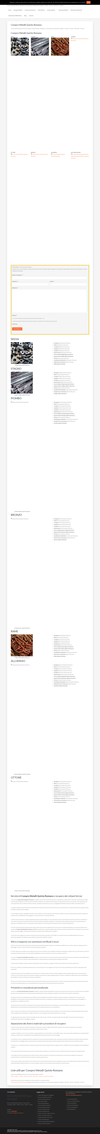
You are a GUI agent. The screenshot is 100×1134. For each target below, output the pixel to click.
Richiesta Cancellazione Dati (24, 1130)
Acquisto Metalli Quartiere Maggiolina (46, 1121)
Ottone (41, 1076)
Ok (88, 2)
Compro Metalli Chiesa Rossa (44, 1105)
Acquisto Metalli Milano (72, 1099)
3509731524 (14, 1111)
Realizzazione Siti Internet (13, 1131)
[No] (98, 2)
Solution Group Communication (40, 1131)
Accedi (39, 1130)
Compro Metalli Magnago (43, 1103)
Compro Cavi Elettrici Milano (73, 1101)
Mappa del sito (34, 1130)
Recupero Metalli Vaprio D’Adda (45, 1097)
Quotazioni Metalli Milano (72, 1105)
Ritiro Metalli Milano (71, 1109)
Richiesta (15, 288)
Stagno (16, 1076)
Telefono (15, 281)
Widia (12, 1076)
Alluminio (35, 1076)
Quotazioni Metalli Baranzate (44, 1099)
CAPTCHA (14, 324)
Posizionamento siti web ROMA (26, 1131)
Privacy (14, 315)
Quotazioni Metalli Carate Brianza (45, 1117)
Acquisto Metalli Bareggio (43, 1119)
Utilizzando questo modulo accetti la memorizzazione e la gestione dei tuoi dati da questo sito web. (35, 321)
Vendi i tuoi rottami (48, 1076)
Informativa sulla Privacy (12, 1130)
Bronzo (26, 1076)
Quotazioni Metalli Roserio (43, 1111)
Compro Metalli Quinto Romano (19, 1082)
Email (52, 281)
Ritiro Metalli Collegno (42, 1101)
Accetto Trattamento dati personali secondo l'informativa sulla (29, 318)
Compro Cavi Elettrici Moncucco (45, 1115)
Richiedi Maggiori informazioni (16, 1113)
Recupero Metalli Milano (72, 1107)
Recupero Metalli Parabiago (44, 1107)
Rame (30, 1076)
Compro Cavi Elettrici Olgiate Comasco (46, 1113)
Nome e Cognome (17, 275)
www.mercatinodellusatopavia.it (74, 1095)
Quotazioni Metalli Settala (43, 1109)
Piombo (21, 1076)
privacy (42, 318)
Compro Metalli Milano (72, 1103)
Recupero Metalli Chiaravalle (44, 1123)
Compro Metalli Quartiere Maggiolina (46, 1095)
